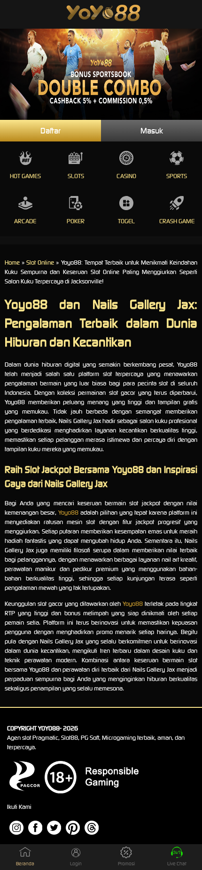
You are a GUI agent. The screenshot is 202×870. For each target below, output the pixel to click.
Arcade (25, 221)
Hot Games (25, 176)
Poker (76, 221)
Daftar (50, 130)
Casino (126, 176)
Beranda (25, 864)
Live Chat (176, 864)
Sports (176, 176)
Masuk (151, 130)
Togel (126, 221)
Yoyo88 (68, 513)
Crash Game (176, 221)
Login (76, 864)
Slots (76, 176)
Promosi (126, 864)
